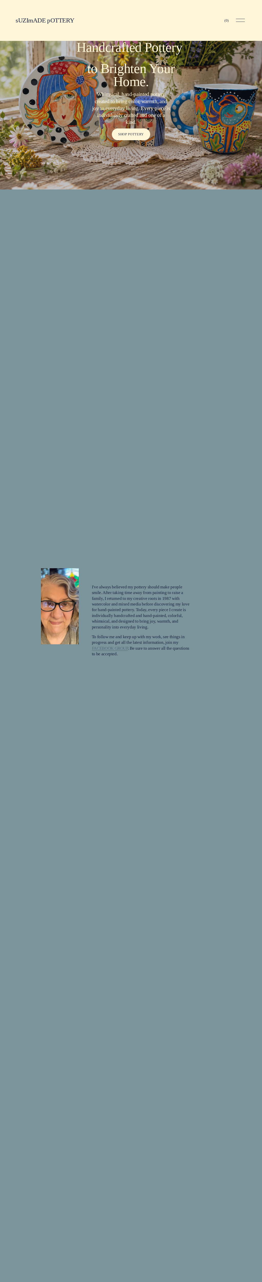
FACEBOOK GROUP (110, 648)
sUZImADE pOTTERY (45, 20)
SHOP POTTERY (131, 134)
